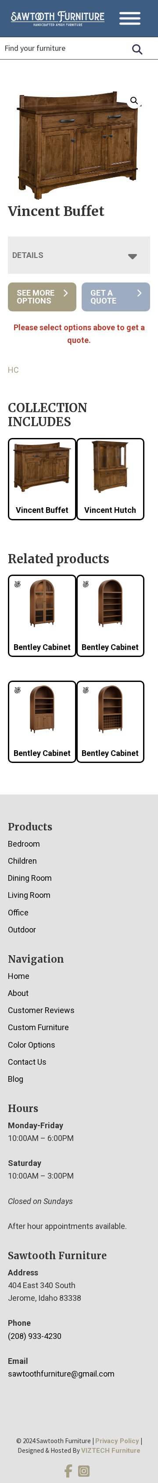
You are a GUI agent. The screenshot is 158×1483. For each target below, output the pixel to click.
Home (18, 976)
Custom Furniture (38, 1027)
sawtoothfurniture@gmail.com (61, 1373)
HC (13, 369)
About (18, 993)
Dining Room (30, 878)
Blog (15, 1079)
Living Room (29, 895)
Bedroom (24, 843)
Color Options (31, 1044)
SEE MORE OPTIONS (35, 296)
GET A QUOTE (103, 296)
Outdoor (22, 929)
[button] (134, 101)
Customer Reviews (41, 1010)
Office (18, 912)
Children (22, 860)
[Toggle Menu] (129, 18)
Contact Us (27, 1061)
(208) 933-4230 (34, 1336)
